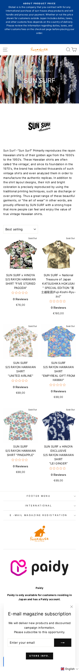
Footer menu (39, 496)
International (38, 505)
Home (30, 71)
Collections (43, 71)
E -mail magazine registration (38, 515)
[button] (69, 669)
